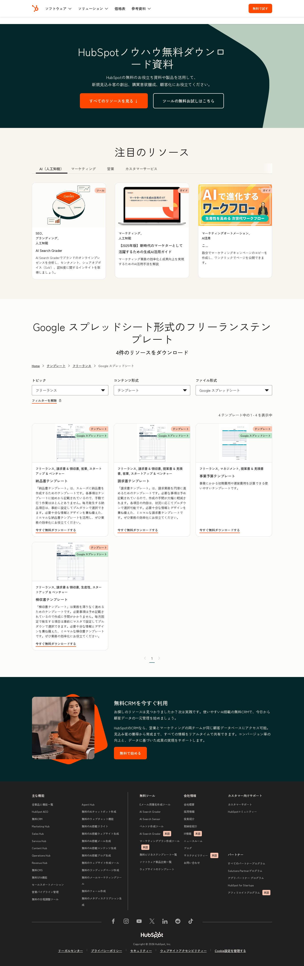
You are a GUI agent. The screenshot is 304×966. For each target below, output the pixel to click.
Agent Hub (88, 804)
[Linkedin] (165, 922)
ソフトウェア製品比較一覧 (156, 862)
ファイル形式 (206, 380)
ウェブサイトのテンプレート (157, 869)
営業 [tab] (110, 168)
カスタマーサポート (240, 804)
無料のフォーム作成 (94, 891)
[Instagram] (126, 922)
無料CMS (37, 870)
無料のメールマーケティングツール (102, 880)
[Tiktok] (191, 922)
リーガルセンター (70, 950)
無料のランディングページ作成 (100, 870)
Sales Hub (38, 833)
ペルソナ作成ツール (152, 826)
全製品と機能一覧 (42, 804)
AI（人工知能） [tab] (51, 168)
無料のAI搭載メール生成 (96, 841)
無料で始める (130, 753)
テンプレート (56, 366)
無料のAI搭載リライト (95, 826)
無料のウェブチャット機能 (98, 819)
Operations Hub (41, 855)
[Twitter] (152, 922)
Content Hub (39, 848)
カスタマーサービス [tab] (141, 168)
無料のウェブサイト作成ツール (100, 863)
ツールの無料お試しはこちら (188, 101)
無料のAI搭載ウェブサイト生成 (100, 833)
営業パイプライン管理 (45, 892)
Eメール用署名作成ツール (155, 804)
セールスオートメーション (48, 884)
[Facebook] (113, 922)
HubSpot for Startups (241, 885)
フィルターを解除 (44, 400)
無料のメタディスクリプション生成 (102, 901)
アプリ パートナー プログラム (246, 878)
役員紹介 (189, 819)
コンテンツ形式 (126, 380)
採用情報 (189, 811)
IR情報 (192, 833)
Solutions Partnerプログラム (245, 871)
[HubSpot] (35, 8)
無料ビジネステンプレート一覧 (158, 854)
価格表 (120, 8)
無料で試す (260, 8)
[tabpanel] (152, 231)
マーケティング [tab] (83, 168)
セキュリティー (141, 950)
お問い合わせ (192, 863)
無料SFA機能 (39, 877)
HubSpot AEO (40, 811)
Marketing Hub (40, 826)
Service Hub (39, 841)
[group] (69, 231)
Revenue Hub (39, 863)
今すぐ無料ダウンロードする (56, 530)
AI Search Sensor (150, 819)
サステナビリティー (200, 855)
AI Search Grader (150, 811)
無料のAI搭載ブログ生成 (96, 855)
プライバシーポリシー (106, 950)
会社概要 (189, 804)
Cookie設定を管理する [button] (230, 950)
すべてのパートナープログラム (246, 863)
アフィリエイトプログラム (248, 892)
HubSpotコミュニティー (242, 811)
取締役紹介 (190, 826)
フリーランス (82, 366)
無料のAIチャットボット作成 (99, 811)
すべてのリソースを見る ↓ (113, 101)
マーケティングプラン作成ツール (160, 844)
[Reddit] (178, 922)
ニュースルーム (193, 841)
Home (36, 366)
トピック (39, 380)
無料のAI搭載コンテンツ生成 (99, 848)
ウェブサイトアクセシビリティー (183, 950)
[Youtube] (139, 922)
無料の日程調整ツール (45, 899)
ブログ (188, 848)
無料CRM (37, 819)
